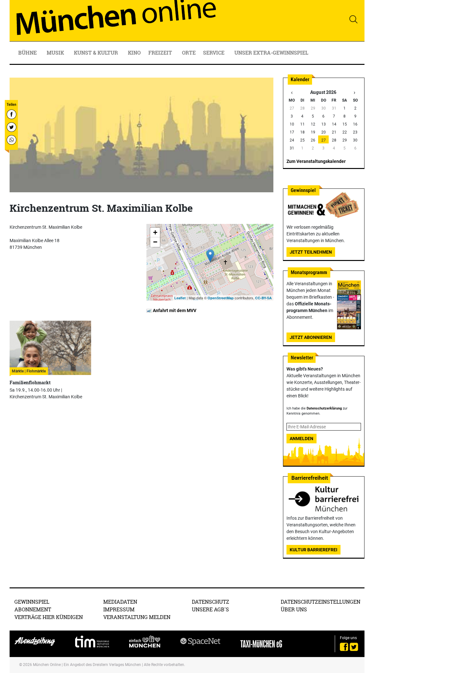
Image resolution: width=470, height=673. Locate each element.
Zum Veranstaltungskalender (316, 161)
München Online (47, 664)
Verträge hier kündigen (48, 617)
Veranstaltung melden (136, 617)
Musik (56, 52)
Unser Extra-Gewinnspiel (271, 52)
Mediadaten (120, 601)
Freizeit (160, 52)
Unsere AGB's (210, 609)
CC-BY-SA (263, 297)
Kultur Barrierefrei (313, 549)
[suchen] (353, 19)
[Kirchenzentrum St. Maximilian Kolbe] (210, 255)
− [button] (155, 242)
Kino (134, 52)
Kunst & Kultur (96, 52)
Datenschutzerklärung (324, 408)
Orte (189, 52)
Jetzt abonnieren (311, 337)
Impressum (119, 609)
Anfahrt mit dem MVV (174, 310)
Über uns (294, 609)
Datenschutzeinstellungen (320, 601)
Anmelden (301, 438)
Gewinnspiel (31, 601)
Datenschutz (210, 601)
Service (214, 52)
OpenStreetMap (221, 297)
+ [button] (155, 232)
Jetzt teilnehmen (311, 252)
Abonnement (32, 609)
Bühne (28, 52)
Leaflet (180, 297)
